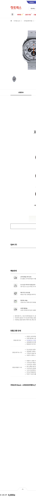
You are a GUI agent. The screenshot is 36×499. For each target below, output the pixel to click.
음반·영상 (28, 15)
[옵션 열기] (22, 489)
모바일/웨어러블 (28, 21)
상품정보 (21, 92)
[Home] (11, 20)
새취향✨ (20, 15)
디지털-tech (17, 21)
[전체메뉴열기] (12, 14)
